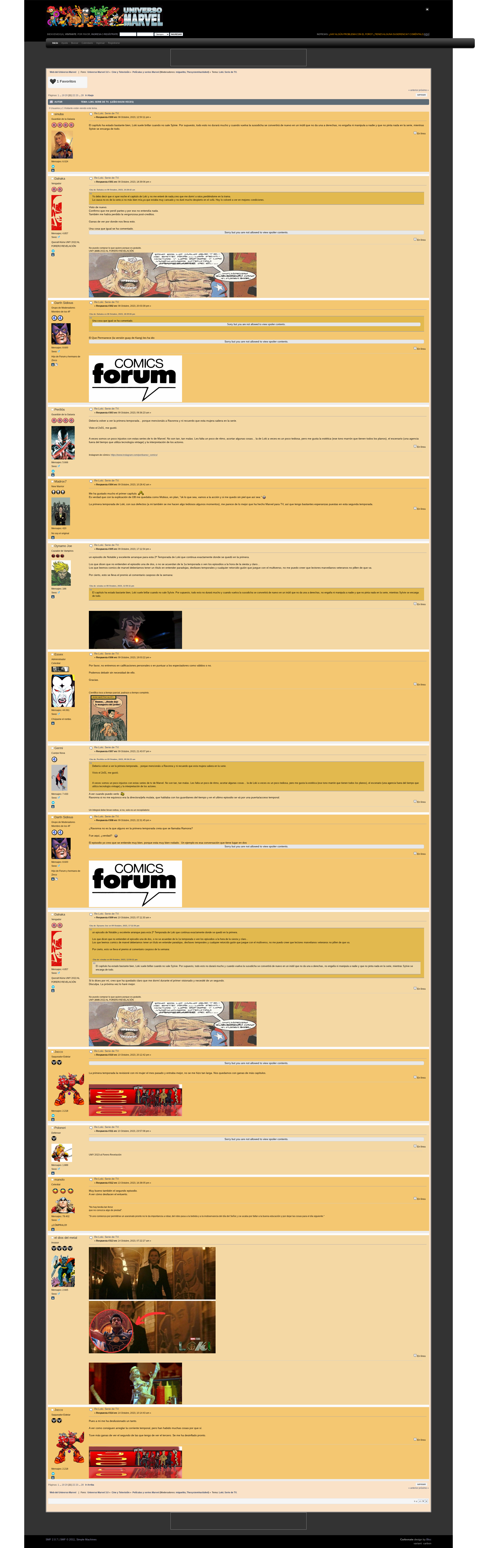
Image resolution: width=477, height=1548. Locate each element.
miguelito (181, 72)
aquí (426, 34)
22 (73, 95)
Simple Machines (86, 1539)
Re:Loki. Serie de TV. (106, 113)
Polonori (60, 1127)
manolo (59, 1179)
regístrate (111, 34)
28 (82, 95)
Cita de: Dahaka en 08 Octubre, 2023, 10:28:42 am (112, 190)
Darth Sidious (63, 302)
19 (63, 95)
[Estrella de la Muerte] (56, 365)
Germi (58, 748)
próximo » (424, 90)
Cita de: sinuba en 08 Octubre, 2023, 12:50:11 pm (111, 586)
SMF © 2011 (67, 1539)
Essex (58, 654)
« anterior (413, 90)
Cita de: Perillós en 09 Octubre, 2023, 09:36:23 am (112, 759)
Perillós (59, 409)
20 (66, 95)
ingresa (96, 34)
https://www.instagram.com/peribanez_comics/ (134, 455)
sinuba (59, 114)
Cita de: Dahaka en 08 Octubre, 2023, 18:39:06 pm (112, 314)
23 (77, 95)
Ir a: (416, 1501)
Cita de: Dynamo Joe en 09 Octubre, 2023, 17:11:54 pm (114, 926)
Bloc (428, 1539)
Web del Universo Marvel (63, 72)
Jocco (58, 1051)
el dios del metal (65, 1237)
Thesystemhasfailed (197, 72)
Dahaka (59, 178)
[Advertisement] (238, 57)
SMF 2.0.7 (52, 1539)
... (61, 95)
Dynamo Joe (63, 546)
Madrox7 (60, 481)
